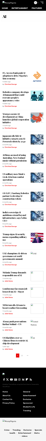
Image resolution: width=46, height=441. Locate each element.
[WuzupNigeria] (9, 2)
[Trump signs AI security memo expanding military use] (37, 238)
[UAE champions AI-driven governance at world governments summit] (37, 257)
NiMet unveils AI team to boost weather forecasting (15, 306)
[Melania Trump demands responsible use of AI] (37, 276)
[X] (7, 379)
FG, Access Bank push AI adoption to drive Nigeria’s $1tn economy (15, 75)
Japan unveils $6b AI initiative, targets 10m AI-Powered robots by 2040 (14, 138)
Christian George (11, 84)
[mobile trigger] (41, 3)
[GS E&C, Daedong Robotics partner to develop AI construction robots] (37, 197)
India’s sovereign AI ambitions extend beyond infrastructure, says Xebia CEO (14, 216)
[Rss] (31, 379)
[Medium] (23, 379)
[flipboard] (27, 379)
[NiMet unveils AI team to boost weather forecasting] (37, 309)
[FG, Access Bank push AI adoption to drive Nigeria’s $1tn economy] (37, 76)
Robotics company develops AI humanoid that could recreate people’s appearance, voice (16, 96)
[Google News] (16, 379)
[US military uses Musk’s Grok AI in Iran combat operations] (37, 178)
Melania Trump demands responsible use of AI (14, 274)
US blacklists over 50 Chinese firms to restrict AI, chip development (15, 340)
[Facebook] (4, 379)
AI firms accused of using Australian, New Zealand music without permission (15, 158)
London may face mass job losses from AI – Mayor (15, 290)
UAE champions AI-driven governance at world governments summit (15, 256)
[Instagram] (19, 379)
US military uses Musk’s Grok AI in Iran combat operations (14, 177)
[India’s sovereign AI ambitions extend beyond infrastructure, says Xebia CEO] (37, 216)
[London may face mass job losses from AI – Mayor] (37, 292)
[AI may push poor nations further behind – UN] (37, 325)
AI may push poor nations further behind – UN (14, 323)
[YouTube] (11, 379)
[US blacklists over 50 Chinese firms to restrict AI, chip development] (37, 341)
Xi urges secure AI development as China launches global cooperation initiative (16, 118)
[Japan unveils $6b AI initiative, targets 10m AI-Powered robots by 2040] (37, 139)
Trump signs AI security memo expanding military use (15, 237)
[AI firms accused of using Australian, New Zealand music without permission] (37, 159)
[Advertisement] (23, 46)
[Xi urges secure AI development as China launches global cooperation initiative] (37, 118)
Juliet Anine (9, 281)
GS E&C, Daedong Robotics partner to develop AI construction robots (16, 196)
